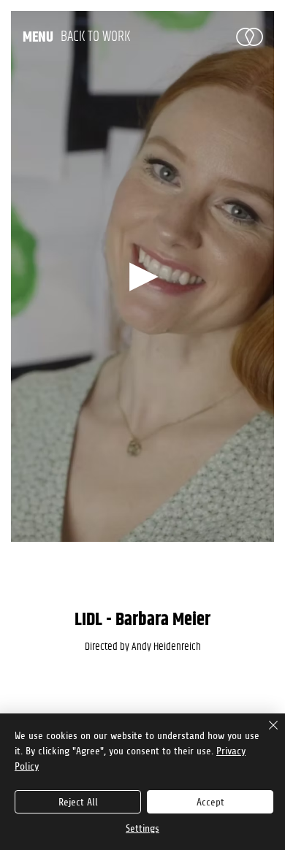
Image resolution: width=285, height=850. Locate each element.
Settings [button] (142, 828)
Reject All (78, 802)
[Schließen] (264, 733)
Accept (210, 802)
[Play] (142, 276)
